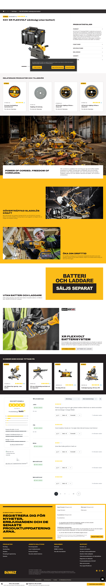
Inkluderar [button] (76, 52)
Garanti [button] (75, 56)
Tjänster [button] (76, 59)
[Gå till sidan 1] (24, 66)
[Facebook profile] (97, 571)
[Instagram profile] (100, 571)
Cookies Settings (37, 67)
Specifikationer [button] (78, 48)
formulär (59, 537)
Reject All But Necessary (57, 67)
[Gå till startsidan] (10, 572)
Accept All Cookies (70, 67)
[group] (13, 584)
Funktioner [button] (76, 44)
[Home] (3, 11)
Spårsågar (14, 11)
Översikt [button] (76, 29)
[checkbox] (57, 523)
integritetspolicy (80, 535)
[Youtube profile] (102, 571)
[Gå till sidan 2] (29, 66)
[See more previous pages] (8, 11)
